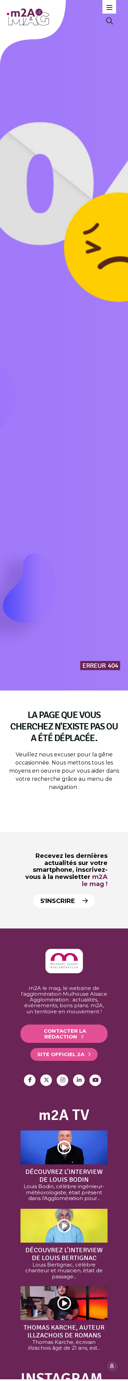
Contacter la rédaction (65, 1034)
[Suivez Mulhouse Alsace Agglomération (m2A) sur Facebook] (29, 1080)
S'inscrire (58, 901)
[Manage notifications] (111, 1366)
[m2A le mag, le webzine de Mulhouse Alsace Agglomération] (64, 971)
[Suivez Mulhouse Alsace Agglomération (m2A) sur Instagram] (62, 1080)
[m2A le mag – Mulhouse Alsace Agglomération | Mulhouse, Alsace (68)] (54, 16)
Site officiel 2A (60, 1054)
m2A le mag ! (95, 880)
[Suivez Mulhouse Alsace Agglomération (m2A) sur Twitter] (46, 1080)
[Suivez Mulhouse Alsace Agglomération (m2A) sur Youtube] (95, 1080)
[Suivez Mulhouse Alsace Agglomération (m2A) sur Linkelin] (79, 1080)
